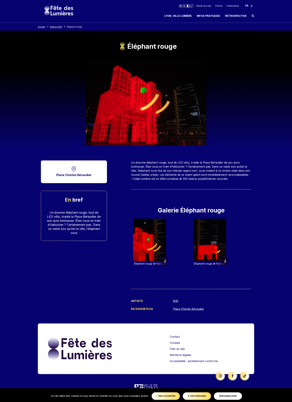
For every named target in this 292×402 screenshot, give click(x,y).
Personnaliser (228, 396)
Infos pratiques (208, 15)
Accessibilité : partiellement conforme (194, 361)
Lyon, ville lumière (178, 15)
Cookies (175, 342)
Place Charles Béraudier (74, 175)
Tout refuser (198, 396)
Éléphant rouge (74, 27)
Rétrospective (236, 15)
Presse (219, 5)
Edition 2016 (56, 27)
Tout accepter (166, 396)
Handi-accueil (203, 5)
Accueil (41, 27)
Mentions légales (180, 355)
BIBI (175, 301)
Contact (175, 336)
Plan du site (177, 349)
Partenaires (233, 5)
